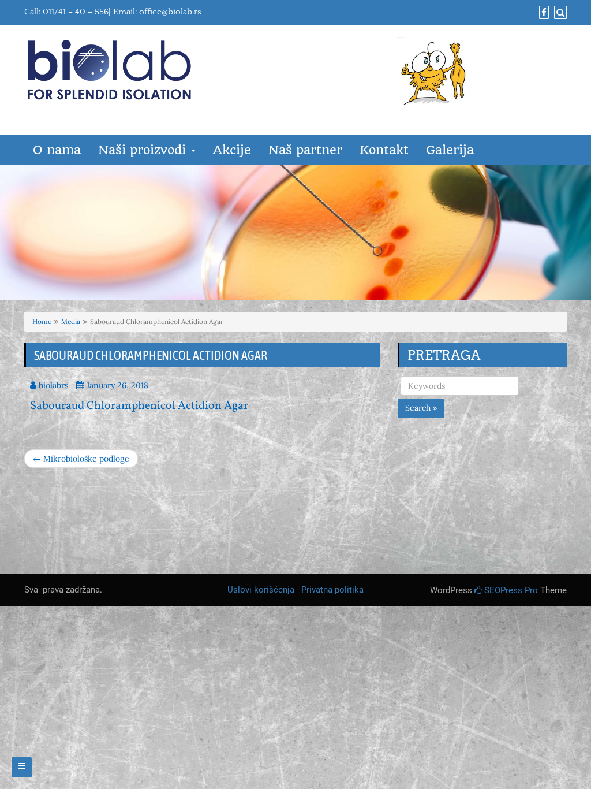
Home (41, 321)
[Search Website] (559, 13)
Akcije (232, 150)
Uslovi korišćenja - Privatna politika (295, 590)
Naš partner (305, 150)
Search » (421, 408)
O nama (57, 150)
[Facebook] (542, 13)
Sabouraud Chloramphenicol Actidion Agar (139, 406)
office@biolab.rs (170, 12)
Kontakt (384, 150)
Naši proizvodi (144, 150)
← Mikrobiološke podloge (81, 458)
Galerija (450, 150)
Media (70, 321)
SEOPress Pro (510, 590)
